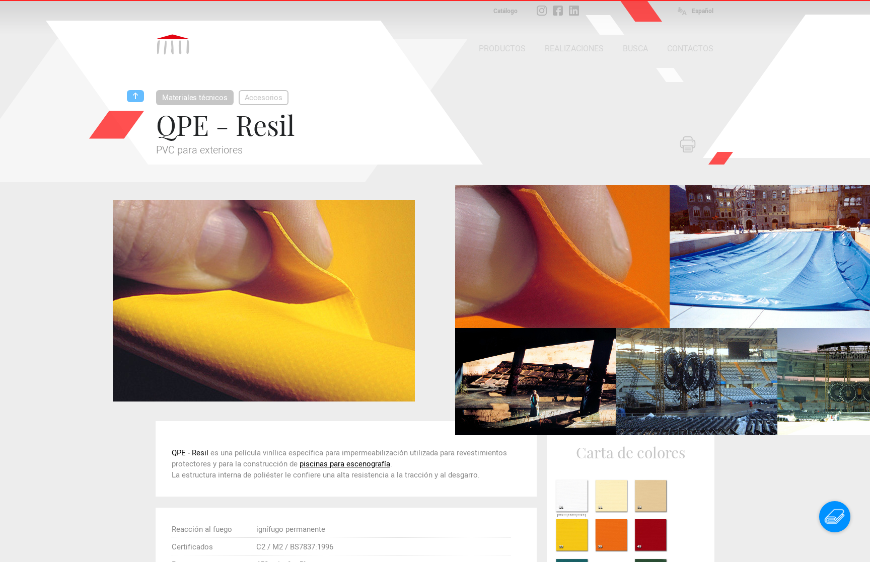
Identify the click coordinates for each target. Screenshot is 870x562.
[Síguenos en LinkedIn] (574, 11)
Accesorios (263, 97)
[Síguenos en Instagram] (542, 11)
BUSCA (635, 48)
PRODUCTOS (502, 48)
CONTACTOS (690, 48)
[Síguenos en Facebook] (558, 11)
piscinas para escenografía (345, 463)
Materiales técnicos (195, 97)
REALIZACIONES (574, 48)
